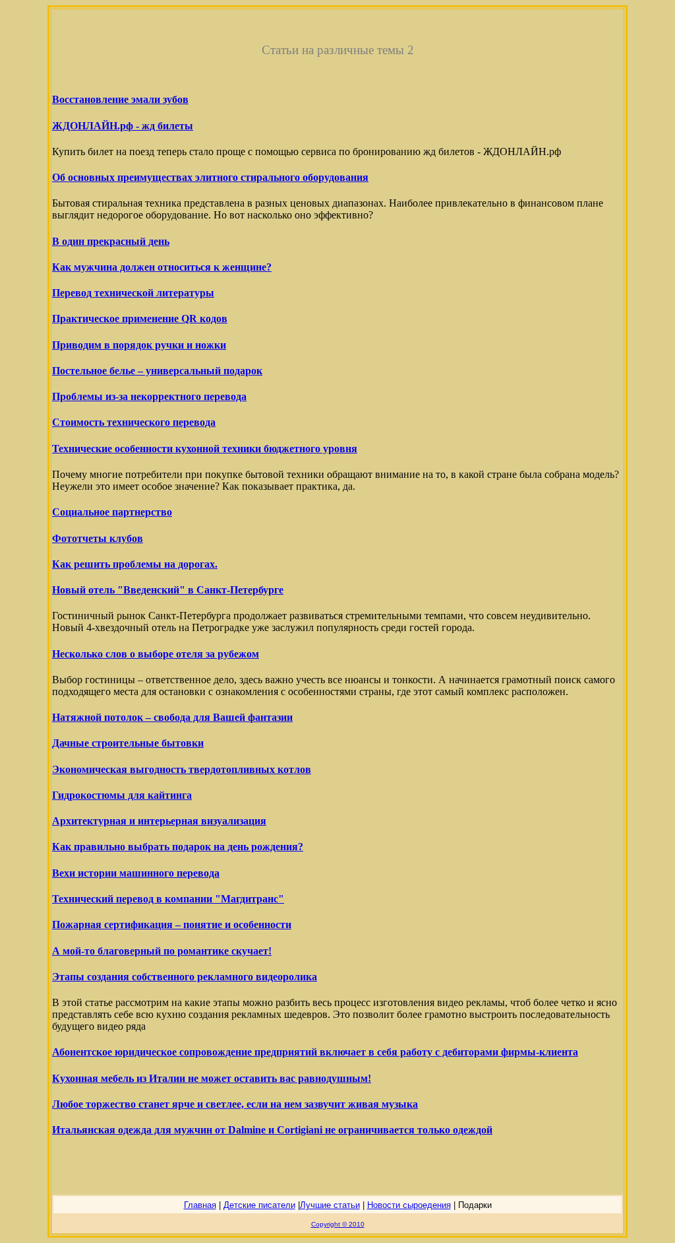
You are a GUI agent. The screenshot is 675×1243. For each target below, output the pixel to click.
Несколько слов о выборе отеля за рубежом (155, 653)
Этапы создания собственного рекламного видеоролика (184, 976)
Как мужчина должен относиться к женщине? (162, 267)
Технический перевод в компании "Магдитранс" (168, 898)
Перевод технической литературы (133, 292)
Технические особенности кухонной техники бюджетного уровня (204, 448)
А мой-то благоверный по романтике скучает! (162, 951)
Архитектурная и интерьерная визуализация (159, 820)
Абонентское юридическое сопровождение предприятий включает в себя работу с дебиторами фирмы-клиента (315, 1052)
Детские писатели (259, 1205)
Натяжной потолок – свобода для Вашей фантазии (172, 717)
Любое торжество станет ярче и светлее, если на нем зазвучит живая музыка (235, 1104)
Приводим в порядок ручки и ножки (139, 345)
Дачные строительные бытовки (128, 743)
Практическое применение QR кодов (139, 318)
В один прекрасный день (110, 241)
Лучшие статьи (330, 1205)
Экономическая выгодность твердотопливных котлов (181, 769)
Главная (200, 1205)
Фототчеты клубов (97, 538)
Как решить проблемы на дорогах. (135, 564)
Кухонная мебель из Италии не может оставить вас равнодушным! (211, 1078)
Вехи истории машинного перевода (136, 873)
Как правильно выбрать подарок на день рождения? (177, 846)
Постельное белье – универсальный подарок (157, 370)
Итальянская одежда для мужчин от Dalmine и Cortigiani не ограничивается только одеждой (272, 1129)
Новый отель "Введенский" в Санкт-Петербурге (167, 589)
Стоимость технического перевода (134, 422)
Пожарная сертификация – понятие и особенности (171, 924)
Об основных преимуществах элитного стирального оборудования (210, 177)
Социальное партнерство (112, 512)
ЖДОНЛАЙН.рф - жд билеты (122, 125)
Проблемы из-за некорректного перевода (149, 396)
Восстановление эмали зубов (120, 99)
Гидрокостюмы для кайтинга (122, 795)
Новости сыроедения (409, 1205)
